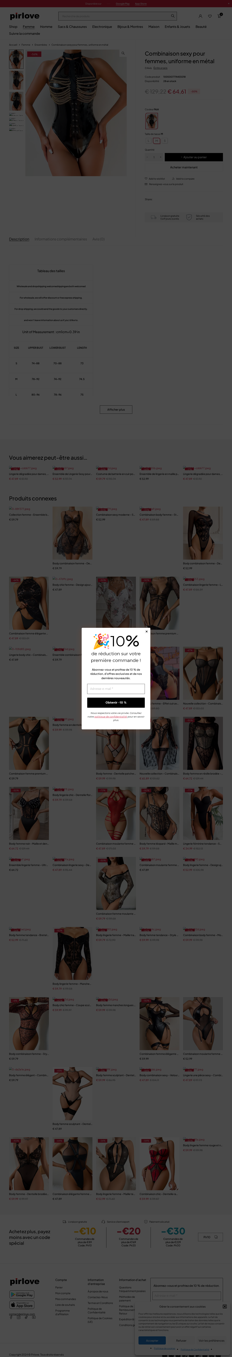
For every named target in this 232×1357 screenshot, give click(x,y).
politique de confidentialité (110, 716)
